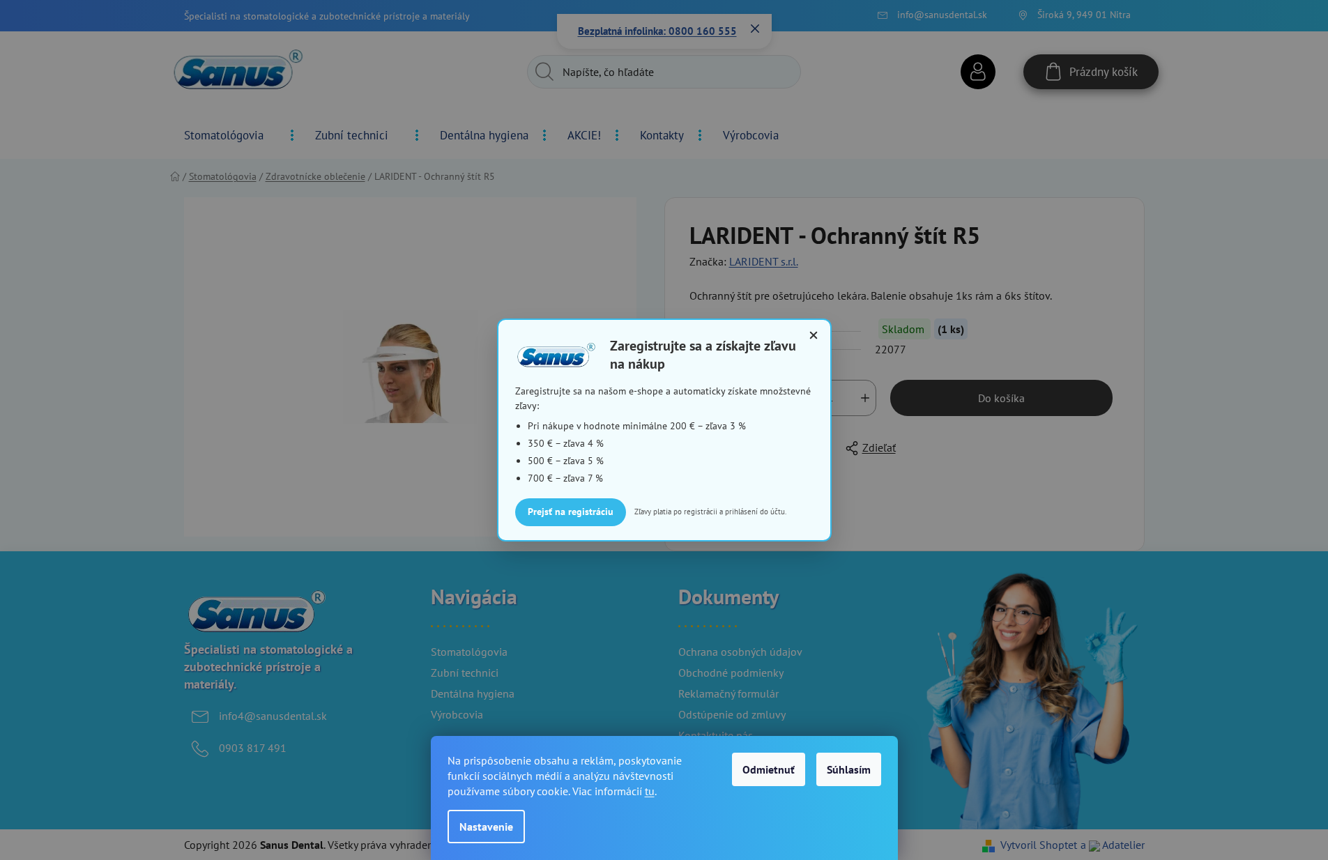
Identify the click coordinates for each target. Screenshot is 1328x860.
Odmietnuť (768, 769)
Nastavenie (486, 827)
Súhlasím (849, 769)
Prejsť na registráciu (570, 511)
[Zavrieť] (813, 335)
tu (650, 791)
